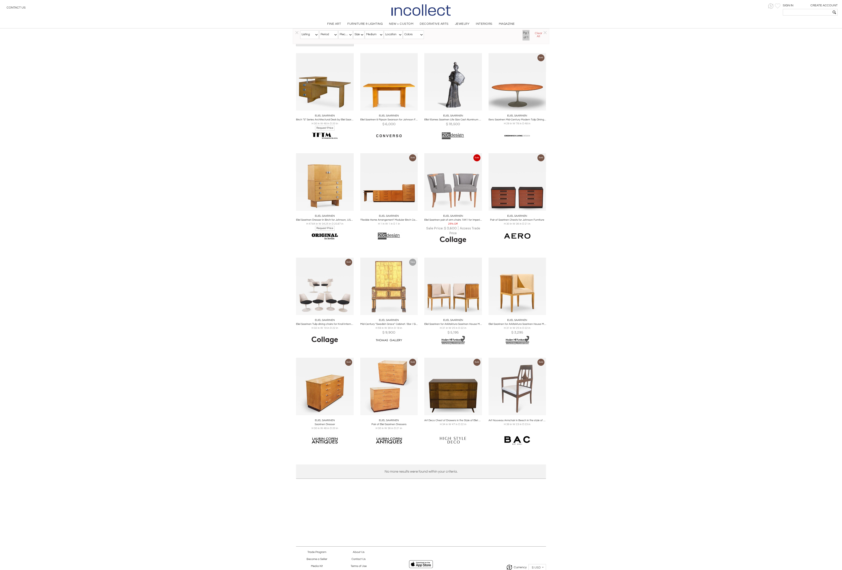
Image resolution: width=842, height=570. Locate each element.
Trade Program (316, 552)
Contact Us (16, 7)
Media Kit (317, 566)
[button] (771, 6)
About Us (358, 552)
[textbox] (807, 12)
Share (322, 106)
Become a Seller (317, 559)
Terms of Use (359, 566)
